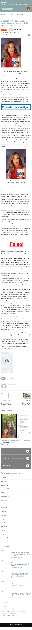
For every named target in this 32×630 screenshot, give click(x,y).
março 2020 (4, 519)
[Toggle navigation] (28, 9)
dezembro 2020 (5, 485)
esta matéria (24, 273)
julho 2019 (3, 522)
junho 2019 (4, 526)
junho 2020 (4, 507)
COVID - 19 (11, 14)
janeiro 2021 (4, 481)
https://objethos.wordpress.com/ (9, 606)
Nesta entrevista (18, 117)
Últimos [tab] (7, 547)
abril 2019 (3, 530)
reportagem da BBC (14, 232)
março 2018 (4, 541)
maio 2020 (3, 511)
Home (4, 14)
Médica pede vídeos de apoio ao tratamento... (15, 440)
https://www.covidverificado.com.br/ (10, 615)
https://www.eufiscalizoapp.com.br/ (10, 609)
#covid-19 (10, 378)
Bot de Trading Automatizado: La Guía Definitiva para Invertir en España (20, 554)
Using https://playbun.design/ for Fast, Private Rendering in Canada (20, 564)
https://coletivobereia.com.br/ (8, 613)
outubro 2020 (4, 492)
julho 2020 (3, 504)
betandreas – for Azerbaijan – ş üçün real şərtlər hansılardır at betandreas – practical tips (21, 594)
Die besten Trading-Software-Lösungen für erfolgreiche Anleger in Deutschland (20, 574)
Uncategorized (14, 551)
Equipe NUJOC (17, 29)
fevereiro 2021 (4, 477)
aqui (13, 329)
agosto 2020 (4, 500)
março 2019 (4, 534)
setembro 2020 (5, 496)
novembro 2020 (5, 489)
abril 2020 (3, 515)
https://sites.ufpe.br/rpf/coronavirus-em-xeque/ (13, 611)
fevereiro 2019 (4, 537)
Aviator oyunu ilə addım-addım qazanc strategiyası (20, 584)
